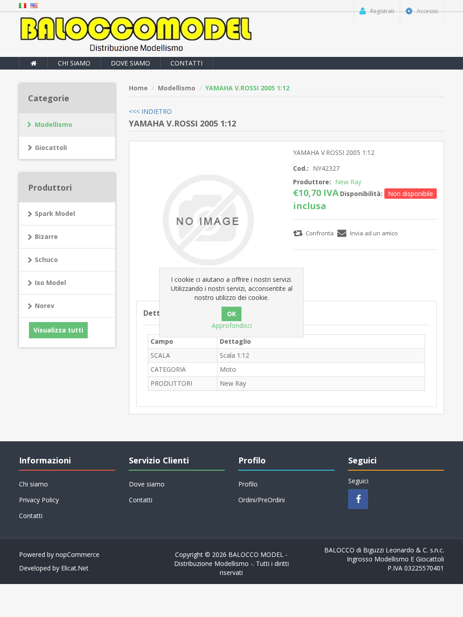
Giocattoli (51, 147)
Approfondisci (232, 325)
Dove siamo (130, 63)
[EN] (34, 4)
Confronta (320, 233)
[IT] (22, 4)
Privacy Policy (39, 499)
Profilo (248, 484)
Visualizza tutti (58, 330)
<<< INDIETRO (150, 111)
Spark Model (55, 213)
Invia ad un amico (374, 233)
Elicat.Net (75, 568)
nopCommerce (77, 554)
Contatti (186, 63)
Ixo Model (50, 282)
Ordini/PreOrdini (261, 499)
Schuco (46, 259)
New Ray (348, 182)
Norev (44, 305)
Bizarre (46, 236)
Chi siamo (74, 63)
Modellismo (53, 124)
